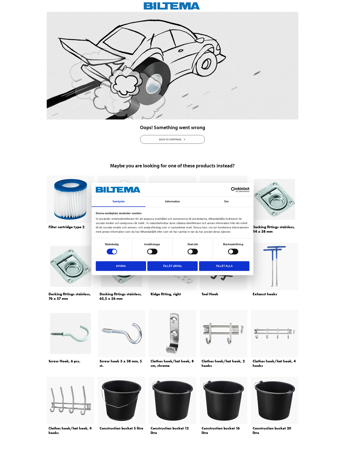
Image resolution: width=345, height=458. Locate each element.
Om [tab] (226, 201)
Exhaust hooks (265, 294)
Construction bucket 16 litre (221, 430)
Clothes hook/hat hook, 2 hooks (223, 363)
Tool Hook (210, 294)
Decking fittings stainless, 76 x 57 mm (70, 296)
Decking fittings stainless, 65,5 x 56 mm (121, 296)
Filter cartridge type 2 (66, 227)
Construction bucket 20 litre (272, 430)
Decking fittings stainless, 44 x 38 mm (274, 229)
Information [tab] (172, 201)
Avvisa (121, 265)
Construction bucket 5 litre (121, 428)
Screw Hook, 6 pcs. (64, 361)
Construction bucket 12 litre (170, 430)
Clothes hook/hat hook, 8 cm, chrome (172, 363)
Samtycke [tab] (118, 201)
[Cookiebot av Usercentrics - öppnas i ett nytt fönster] (233, 189)
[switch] (152, 251)
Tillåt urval (172, 265)
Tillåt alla (224, 265)
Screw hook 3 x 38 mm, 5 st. (121, 363)
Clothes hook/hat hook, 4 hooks (274, 363)
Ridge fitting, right (166, 294)
